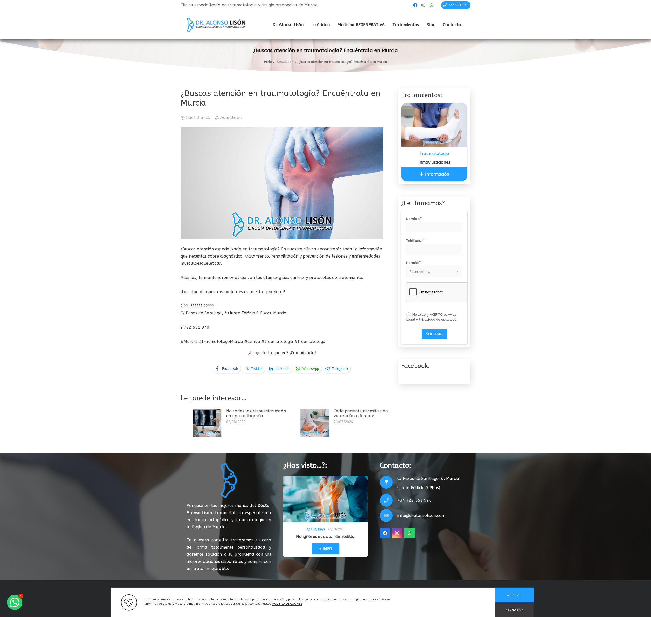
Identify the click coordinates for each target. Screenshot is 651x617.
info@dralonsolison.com (421, 515)
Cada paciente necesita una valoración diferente (270, 413)
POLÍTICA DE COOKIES (287, 604)
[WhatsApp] (431, 5)
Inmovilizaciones (434, 162)
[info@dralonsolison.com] (388, 515)
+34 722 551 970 (414, 500)
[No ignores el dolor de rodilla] (325, 499)
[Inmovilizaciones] (434, 125)
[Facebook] (415, 5)
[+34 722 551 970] (388, 500)
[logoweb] (216, 25)
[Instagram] (423, 5)
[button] (514, 595)
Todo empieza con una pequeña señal (372, 413)
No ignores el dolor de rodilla (325, 536)
